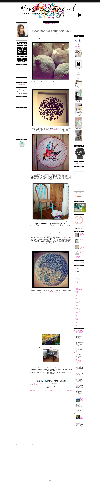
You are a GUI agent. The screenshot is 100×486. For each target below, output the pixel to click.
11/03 (77, 284)
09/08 (77, 292)
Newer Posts (32, 390)
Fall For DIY (78, 359)
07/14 (77, 304)
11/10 (77, 282)
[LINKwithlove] (22, 84)
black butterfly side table (52, 363)
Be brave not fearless (78, 257)
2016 (76, 268)
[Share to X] (53, 383)
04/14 (77, 319)
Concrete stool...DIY (82, 234)
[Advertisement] (22, 131)
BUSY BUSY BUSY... (51, 24)
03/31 (77, 322)
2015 (76, 270)
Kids (50, 1)
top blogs (78, 169)
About (24, 1)
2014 (76, 271)
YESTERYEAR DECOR (52, 291)
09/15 (77, 291)
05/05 (77, 318)
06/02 (77, 312)
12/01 (77, 278)
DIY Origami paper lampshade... (82, 247)
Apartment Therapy (79, 330)
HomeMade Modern (79, 371)
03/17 (77, 325)
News (54, 1)
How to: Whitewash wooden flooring (82, 240)
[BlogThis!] (52, 383)
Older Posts (69, 390)
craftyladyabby (33, 131)
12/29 (77, 274)
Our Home (32, 1)
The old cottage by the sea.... (81, 252)
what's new (36, 384)
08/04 (77, 299)
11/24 (77, 279)
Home (21, 1)
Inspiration (39, 1)
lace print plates (62, 292)
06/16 (77, 309)
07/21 (77, 302)
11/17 (77, 281)
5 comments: (46, 383)
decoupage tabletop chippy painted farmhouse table (51, 347)
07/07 (77, 305)
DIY (28, 1)
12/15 (77, 275)
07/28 (77, 301)
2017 (76, 267)
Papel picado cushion (54, 129)
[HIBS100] (76, 174)
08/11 (77, 298)
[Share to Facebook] (54, 383)
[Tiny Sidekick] (79, 192)
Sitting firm (65, 237)
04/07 (77, 321)
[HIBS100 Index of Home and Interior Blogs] (79, 173)
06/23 (77, 308)
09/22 (77, 288)
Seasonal (45, 1)
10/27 (77, 285)
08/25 (77, 295)
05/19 (77, 315)
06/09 (77, 311)
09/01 (77, 294)
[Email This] (51, 383)
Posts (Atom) (38, 392)
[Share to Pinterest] (56, 383)
